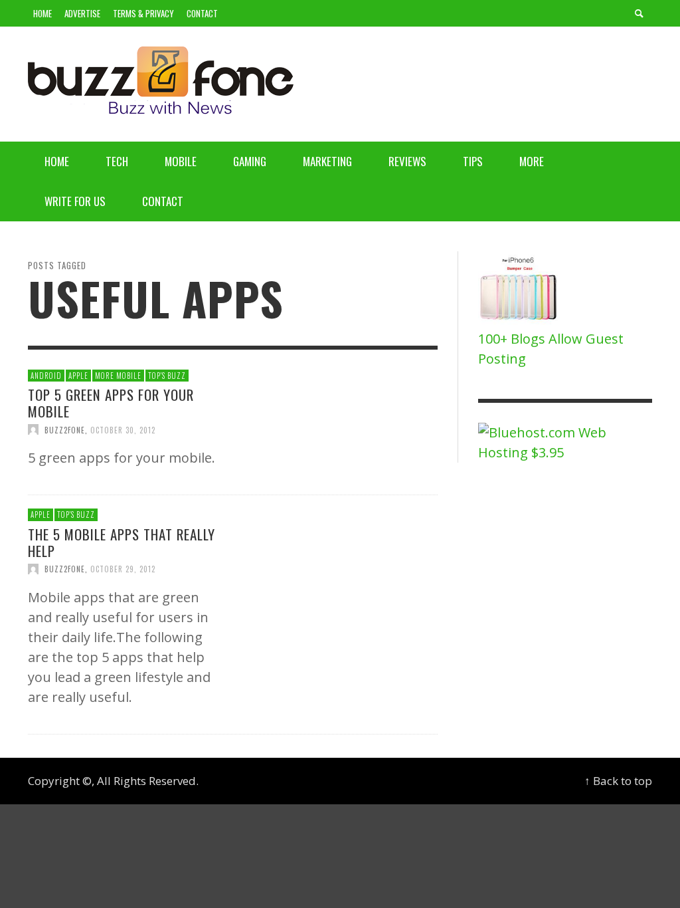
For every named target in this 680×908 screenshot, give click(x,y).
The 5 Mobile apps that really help (121, 542)
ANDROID (46, 375)
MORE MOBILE (118, 375)
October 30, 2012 (122, 429)
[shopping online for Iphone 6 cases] (519, 289)
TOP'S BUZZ (167, 375)
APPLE (78, 375)
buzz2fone (64, 429)
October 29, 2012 (122, 569)
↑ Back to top (618, 780)
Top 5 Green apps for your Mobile (111, 402)
